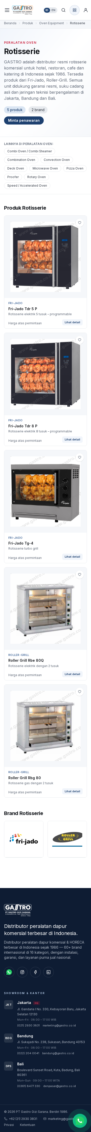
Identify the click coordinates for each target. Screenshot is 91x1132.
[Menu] (7, 10)
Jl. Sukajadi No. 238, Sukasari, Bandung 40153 (51, 1042)
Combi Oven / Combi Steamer (29, 151)
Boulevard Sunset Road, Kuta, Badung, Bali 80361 (48, 1072)
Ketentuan (27, 1125)
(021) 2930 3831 (28, 1025)
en (54, 10)
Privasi (9, 1125)
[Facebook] (35, 972)
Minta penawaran (24, 120)
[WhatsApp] (9, 972)
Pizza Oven (74, 168)
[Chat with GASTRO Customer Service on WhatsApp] (80, 1120)
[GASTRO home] (26, 10)
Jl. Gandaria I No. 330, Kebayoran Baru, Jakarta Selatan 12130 (51, 1011)
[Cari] (63, 10)
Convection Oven (57, 160)
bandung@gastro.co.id (58, 1053)
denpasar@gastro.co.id (59, 1086)
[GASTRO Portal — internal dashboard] (75, 10)
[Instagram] (22, 972)
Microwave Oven (45, 168)
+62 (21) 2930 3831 (23, 1119)
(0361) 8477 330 (28, 1086)
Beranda (10, 23)
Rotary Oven (36, 177)
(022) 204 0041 (28, 1053)
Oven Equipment (51, 23)
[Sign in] (86, 10)
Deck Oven (15, 168)
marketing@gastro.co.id (59, 1025)
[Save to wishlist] (80, 223)
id (47, 10)
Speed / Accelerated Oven (27, 185)
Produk (27, 23)
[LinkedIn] (48, 972)
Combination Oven (21, 160)
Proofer (13, 177)
